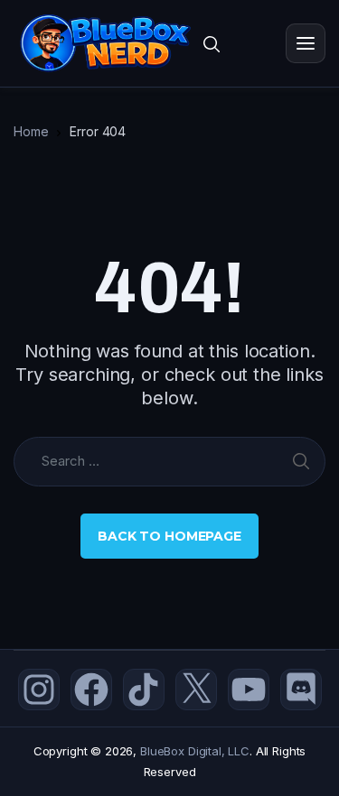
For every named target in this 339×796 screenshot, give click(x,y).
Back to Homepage (169, 536)
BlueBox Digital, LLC (195, 751)
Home (31, 131)
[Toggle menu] (305, 43)
